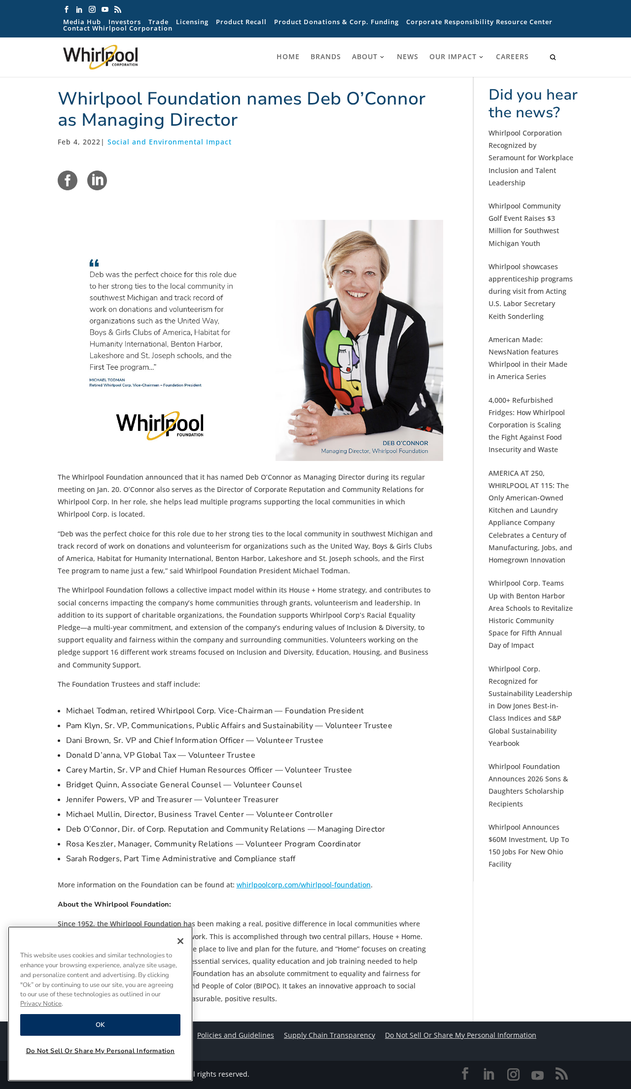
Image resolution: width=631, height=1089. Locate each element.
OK (100, 1024)
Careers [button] (512, 56)
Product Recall (241, 22)
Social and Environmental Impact (169, 141)
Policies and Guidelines (235, 1035)
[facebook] (67, 180)
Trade (158, 22)
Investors (124, 22)
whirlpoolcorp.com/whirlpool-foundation (304, 884)
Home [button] (288, 56)
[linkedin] (97, 180)
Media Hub (82, 22)
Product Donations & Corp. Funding (336, 22)
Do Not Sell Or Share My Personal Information (100, 1051)
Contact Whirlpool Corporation (118, 28)
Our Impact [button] (453, 56)
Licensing (192, 22)
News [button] (408, 56)
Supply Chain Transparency (329, 1035)
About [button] (365, 56)
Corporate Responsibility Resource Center (479, 22)
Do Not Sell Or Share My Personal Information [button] (460, 1035)
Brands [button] (326, 56)
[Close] (180, 941)
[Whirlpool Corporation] (122, 57)
